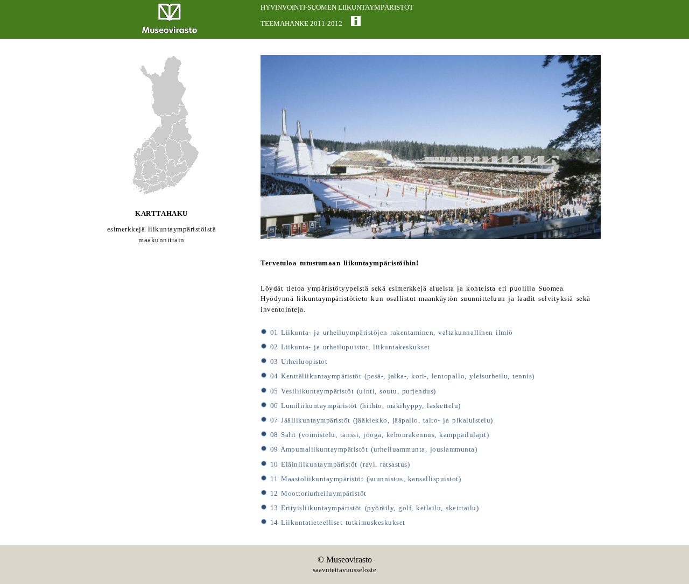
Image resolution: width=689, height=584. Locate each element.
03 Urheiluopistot (297, 361)
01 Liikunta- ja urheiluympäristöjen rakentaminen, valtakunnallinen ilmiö (390, 332)
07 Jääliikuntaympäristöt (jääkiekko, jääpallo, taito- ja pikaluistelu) (380, 420)
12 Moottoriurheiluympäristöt (317, 493)
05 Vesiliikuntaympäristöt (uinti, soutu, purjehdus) (351, 391)
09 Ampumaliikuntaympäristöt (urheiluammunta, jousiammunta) (372, 449)
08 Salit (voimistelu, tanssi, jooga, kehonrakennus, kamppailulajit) (378, 435)
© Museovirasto (345, 559)
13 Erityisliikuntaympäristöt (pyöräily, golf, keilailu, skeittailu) (373, 508)
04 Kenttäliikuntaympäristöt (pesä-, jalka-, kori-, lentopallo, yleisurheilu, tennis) (401, 376)
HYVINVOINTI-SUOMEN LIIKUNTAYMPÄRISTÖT (337, 7)
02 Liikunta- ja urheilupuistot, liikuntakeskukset (348, 347)
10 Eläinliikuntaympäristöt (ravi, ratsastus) (338, 464)
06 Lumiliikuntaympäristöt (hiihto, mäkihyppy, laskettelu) (364, 406)
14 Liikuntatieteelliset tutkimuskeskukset (336, 522)
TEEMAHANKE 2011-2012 (301, 23)
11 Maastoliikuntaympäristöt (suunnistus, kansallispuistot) (364, 479)
